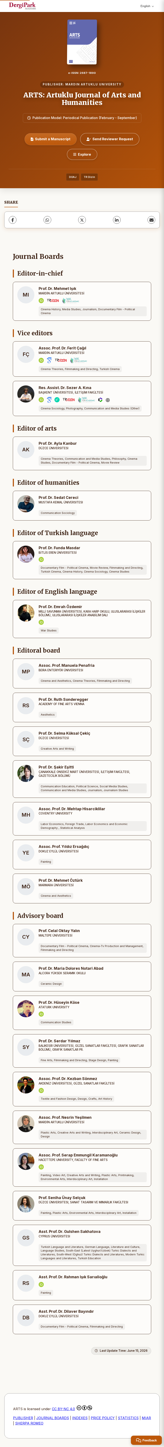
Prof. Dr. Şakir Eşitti (56, 767)
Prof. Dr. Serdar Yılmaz (59, 1041)
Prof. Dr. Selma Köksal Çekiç (64, 733)
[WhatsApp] (47, 220)
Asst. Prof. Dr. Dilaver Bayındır (66, 1311)
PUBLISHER (23, 1418)
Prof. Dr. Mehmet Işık (57, 288)
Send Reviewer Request (112, 139)
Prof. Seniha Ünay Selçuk (62, 1197)
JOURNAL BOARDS (52, 1418)
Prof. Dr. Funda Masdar (59, 548)
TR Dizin (89, 177)
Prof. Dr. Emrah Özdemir (60, 606)
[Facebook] (12, 220)
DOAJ (72, 177)
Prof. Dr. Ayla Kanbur (58, 443)
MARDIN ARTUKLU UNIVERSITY (93, 84)
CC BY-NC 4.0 (63, 1409)
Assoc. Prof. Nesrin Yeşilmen (65, 1117)
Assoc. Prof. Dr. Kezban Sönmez (68, 1078)
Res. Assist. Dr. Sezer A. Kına (65, 387)
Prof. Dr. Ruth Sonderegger (63, 699)
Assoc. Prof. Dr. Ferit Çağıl (62, 348)
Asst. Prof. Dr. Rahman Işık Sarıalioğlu (73, 1277)
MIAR (146, 1418)
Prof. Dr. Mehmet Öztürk (61, 880)
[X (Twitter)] (82, 220)
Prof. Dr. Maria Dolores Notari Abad (71, 968)
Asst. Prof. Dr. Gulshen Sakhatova (70, 1231)
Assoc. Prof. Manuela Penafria (67, 665)
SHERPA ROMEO (29, 1423)
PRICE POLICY (103, 1418)
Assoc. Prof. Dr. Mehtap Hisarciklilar (72, 809)
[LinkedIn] (117, 220)
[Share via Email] (151, 220)
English (145, 6)
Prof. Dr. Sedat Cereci (58, 497)
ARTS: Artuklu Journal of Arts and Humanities (82, 99)
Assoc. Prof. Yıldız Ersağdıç (64, 846)
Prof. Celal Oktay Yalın (59, 930)
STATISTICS (128, 1418)
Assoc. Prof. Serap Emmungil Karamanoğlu (78, 1155)
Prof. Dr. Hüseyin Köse (59, 1002)
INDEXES (80, 1418)
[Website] (108, 400)
